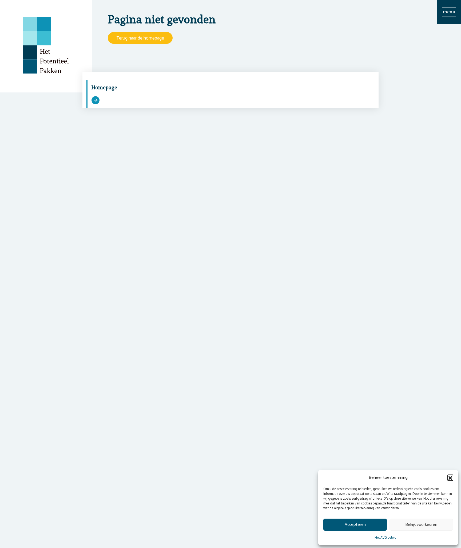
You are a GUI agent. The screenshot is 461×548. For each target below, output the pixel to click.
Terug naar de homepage (140, 38)
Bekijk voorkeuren (421, 524)
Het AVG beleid (385, 537)
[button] (450, 477)
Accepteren (355, 524)
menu (449, 11)
